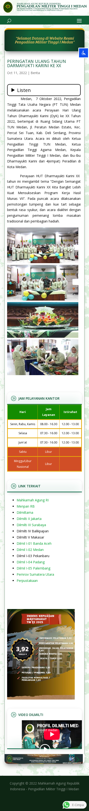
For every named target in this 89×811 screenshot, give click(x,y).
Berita (35, 73)
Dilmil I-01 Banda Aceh (34, 543)
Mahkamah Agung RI (33, 500)
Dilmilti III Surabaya (31, 525)
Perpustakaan (27, 580)
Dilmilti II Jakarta (29, 518)
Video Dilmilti (30, 714)
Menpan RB (26, 506)
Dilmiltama (25, 512)
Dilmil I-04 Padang (31, 562)
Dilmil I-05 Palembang (33, 568)
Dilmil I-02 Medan (30, 549)
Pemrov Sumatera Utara (35, 574)
